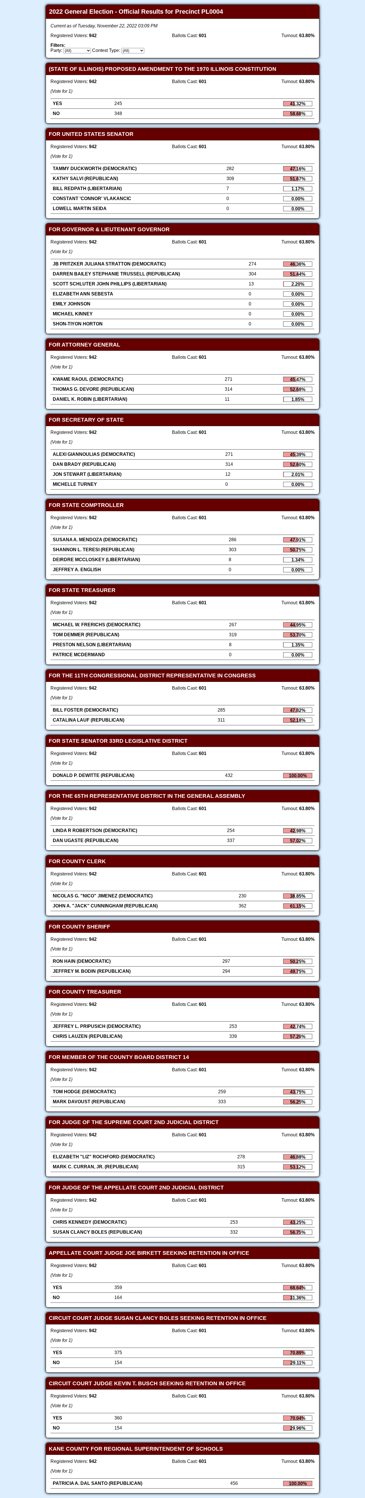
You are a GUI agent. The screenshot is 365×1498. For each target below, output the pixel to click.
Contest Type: (106, 50)
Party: (56, 50)
